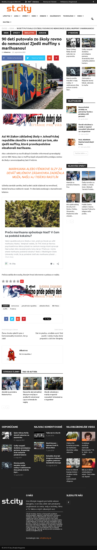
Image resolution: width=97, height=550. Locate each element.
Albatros (7, 52)
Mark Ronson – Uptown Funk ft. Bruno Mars (52, 445)
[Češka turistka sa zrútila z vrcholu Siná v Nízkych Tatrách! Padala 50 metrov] (88, 175)
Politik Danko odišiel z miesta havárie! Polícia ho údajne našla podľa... (88, 209)
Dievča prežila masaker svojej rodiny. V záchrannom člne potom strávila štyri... (22, 467)
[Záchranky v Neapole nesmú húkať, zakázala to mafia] (88, 71)
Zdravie (43, 16)
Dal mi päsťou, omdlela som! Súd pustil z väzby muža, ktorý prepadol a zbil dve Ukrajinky (49, 336)
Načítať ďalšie (80, 153)
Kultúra (6, 22)
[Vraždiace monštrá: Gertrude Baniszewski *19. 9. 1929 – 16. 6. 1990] (88, 436)
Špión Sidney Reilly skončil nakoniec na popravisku (21, 435)
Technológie (68, 16)
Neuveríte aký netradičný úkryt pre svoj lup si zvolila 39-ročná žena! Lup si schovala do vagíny (32, 397)
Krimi (34, 16)
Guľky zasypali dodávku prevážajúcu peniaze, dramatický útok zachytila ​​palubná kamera (22, 450)
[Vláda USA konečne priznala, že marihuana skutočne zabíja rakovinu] (73, 436)
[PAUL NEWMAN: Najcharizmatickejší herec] (71, 142)
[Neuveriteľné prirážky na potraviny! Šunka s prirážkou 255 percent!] (71, 109)
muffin (5, 309)
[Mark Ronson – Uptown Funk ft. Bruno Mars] (39, 445)
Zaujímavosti (55, 16)
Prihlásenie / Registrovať (68, 2)
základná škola (44, 306)
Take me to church (53, 433)
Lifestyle (6, 16)
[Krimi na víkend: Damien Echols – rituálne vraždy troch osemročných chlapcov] (73, 463)
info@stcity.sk (45, 538)
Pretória (13, 309)
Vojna (69, 201)
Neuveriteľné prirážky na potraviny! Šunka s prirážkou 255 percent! (85, 111)
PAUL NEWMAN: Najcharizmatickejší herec (86, 142)
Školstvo (29, 33)
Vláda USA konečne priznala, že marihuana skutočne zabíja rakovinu (72, 447)
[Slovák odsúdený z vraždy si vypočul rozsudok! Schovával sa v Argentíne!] (53, 383)
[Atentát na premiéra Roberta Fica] (11, 383)
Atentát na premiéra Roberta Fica (73, 185)
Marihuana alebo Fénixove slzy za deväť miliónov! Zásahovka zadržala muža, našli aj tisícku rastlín (35, 173)
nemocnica (15, 306)
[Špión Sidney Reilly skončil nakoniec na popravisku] (73, 42)
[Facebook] (93, 1)
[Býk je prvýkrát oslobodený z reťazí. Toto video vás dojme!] (88, 463)
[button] (92, 19)
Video (79, 16)
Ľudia (16, 16)
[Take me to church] (39, 435)
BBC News (55, 306)
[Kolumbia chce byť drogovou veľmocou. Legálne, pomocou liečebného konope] (39, 458)
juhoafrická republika (29, 306)
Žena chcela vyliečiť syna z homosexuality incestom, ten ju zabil (15, 336)
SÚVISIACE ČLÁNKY (11, 372)
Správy (25, 16)
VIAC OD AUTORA (29, 372)
